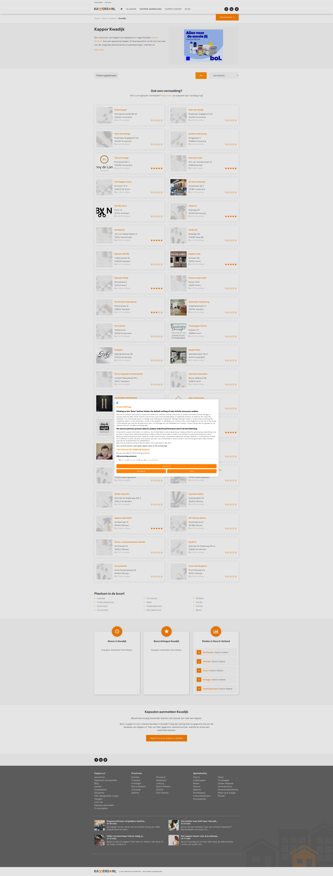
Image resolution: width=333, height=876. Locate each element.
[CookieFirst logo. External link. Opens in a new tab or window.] (117, 403)
